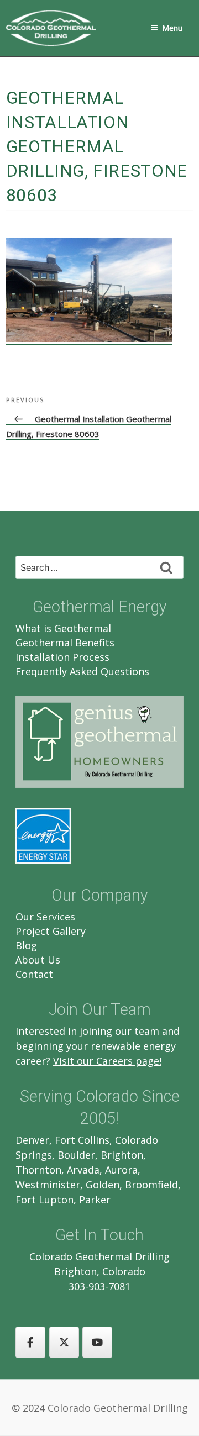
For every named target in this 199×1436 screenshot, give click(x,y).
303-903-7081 (99, 1286)
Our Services (45, 916)
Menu (172, 28)
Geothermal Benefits (64, 642)
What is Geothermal (63, 628)
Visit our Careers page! (107, 1060)
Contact (34, 974)
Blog (26, 945)
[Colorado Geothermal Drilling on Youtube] (97, 1342)
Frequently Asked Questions (82, 671)
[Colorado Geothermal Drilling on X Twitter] (64, 1342)
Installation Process (62, 657)
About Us (37, 959)
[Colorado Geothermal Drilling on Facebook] (30, 1342)
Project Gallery (50, 931)
